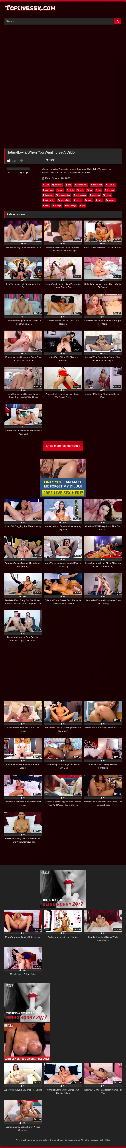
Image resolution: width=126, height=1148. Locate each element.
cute (61, 190)
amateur (58, 185)
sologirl (58, 205)
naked (108, 195)
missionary (81, 195)
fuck (82, 190)
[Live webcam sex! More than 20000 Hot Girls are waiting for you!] (63, 907)
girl (91, 190)
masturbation (64, 195)
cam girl (112, 185)
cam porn (49, 190)
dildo (71, 190)
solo (47, 205)
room (90, 200)
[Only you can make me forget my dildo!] (63, 496)
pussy (78, 200)
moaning (96, 195)
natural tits (50, 200)
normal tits (65, 200)
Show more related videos (63, 445)
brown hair (97, 185)
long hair (49, 195)
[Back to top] (116, 1139)
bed (69, 185)
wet (83, 205)
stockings (71, 205)
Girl (47, 185)
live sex (110, 190)
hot (99, 190)
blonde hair (82, 185)
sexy (100, 200)
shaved (112, 200)
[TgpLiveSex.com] (63, 9)
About (51, 160)
